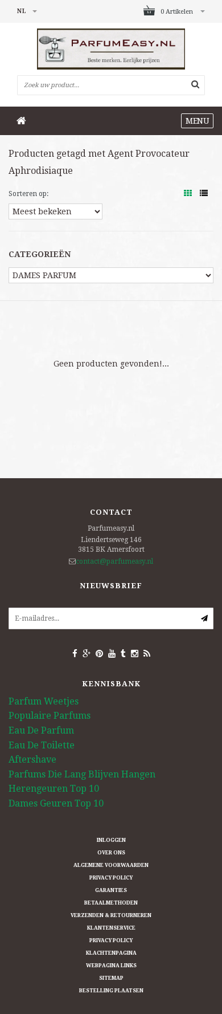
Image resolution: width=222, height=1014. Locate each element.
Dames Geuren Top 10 (56, 803)
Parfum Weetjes (44, 701)
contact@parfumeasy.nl (114, 561)
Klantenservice (111, 928)
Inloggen (111, 840)
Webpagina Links (111, 965)
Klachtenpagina (111, 953)
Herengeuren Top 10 (54, 788)
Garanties (111, 890)
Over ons (111, 853)
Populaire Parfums (50, 715)
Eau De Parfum (41, 730)
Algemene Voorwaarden (111, 865)
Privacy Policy (111, 878)
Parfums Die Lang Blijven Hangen (82, 774)
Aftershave (32, 759)
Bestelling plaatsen (111, 990)
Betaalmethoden (111, 903)
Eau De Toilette (42, 745)
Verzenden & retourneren (111, 915)
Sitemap (111, 978)
